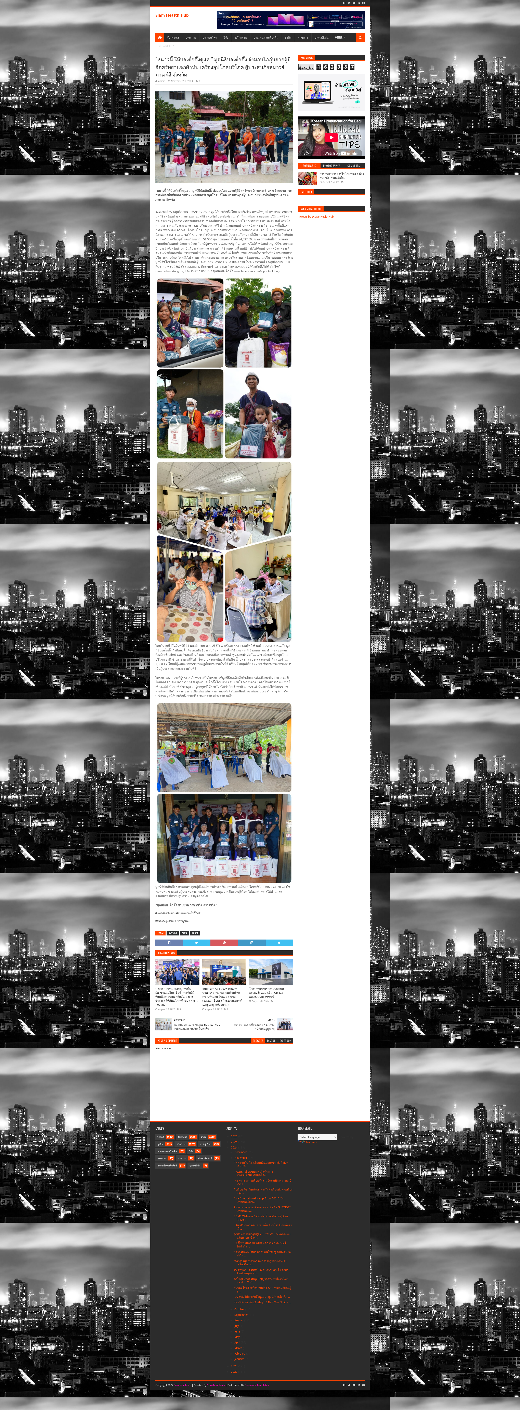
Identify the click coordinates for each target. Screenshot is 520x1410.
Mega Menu (165, 46)
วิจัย (225, 37)
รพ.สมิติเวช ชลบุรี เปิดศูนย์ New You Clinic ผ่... (262, 1302)
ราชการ (303, 37)
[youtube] (354, 3)
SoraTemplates (216, 1385)
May (237, 1337)
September (241, 1314)
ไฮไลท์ (195, 933)
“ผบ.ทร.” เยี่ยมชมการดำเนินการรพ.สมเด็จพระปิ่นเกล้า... (253, 1173)
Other (338, 37)
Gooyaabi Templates (257, 1385)
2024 (234, 1147)
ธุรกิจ (288, 37)
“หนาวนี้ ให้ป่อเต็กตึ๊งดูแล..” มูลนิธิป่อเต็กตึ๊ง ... (262, 1296)
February (240, 1353)
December (241, 1152)
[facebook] (344, 3)
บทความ (190, 37)
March (238, 1348)
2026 (234, 1136)
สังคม (184, 933)
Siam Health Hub (172, 15)
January (239, 1359)
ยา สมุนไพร (210, 37)
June (237, 1331)
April (237, 1342)
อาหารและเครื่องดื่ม (266, 37)
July (237, 1325)
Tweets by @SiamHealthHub (316, 216)
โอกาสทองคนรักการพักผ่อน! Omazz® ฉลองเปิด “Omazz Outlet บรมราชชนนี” (266, 992)
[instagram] (363, 3)
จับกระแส (173, 37)
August (239, 1320)
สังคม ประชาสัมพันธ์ (167, 1165)
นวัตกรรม (241, 37)
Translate (311, 1142)
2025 (234, 1141)
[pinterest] (359, 3)
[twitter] (349, 3)
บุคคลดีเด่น (322, 37)
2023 (234, 1366)
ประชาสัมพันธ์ (205, 1158)
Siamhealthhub (182, 1385)
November (241, 1157)
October (239, 1309)
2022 (234, 1371)
